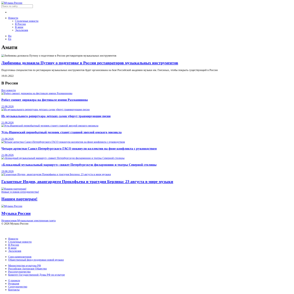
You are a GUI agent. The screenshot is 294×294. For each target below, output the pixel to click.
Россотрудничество (19, 271)
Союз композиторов (19, 256)
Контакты (14, 289)
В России (20, 24)
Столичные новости (26, 21)
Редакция (13, 283)
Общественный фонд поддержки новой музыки (36, 259)
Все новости (8, 90)
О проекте (14, 280)
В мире (19, 27)
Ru (9, 35)
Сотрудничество (17, 286)
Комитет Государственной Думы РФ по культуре (36, 274)
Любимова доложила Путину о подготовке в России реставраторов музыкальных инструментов (89, 63)
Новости (13, 17)
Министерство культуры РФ (24, 265)
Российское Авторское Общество (27, 268)
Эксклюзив (21, 30)
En (9, 39)
